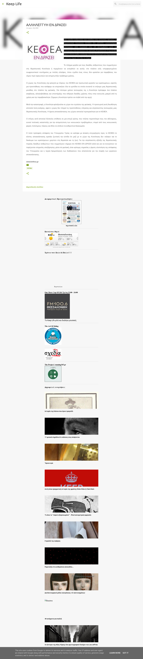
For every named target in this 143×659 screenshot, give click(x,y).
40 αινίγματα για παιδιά (53, 619)
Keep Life (14, 4)
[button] (27, 32)
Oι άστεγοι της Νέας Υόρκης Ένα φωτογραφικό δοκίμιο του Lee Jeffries (71, 645)
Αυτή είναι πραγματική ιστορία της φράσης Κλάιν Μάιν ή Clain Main (69, 489)
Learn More (114, 653)
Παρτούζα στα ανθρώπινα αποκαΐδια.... (59, 567)
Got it (125, 653)
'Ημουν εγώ (49, 463)
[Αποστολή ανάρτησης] (27, 165)
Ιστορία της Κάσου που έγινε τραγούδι (59, 411)
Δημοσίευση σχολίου (34, 187)
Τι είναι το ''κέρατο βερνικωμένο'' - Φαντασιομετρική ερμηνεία (68, 515)
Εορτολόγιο (58, 286)
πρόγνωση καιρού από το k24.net (61, 247)
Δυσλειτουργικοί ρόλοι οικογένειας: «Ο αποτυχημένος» (65, 593)
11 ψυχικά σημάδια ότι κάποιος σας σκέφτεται (62, 437)
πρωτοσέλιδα (71, 225)
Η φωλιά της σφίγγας (52, 541)
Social (29, 168)
